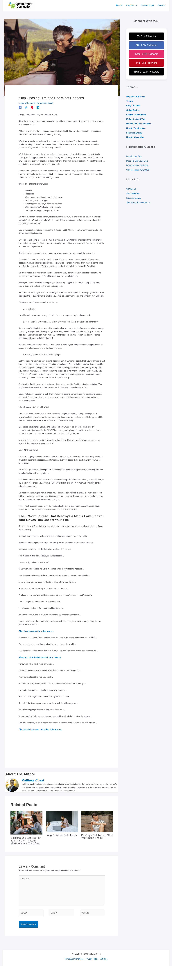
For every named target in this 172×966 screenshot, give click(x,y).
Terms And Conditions (74, 959)
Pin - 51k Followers (146, 63)
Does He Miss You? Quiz (137, 165)
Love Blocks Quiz (134, 156)
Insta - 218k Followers (146, 54)
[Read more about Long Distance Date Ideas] (62, 821)
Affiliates (104, 959)
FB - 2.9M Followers (146, 45)
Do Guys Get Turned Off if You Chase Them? (97, 836)
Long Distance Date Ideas (61, 835)
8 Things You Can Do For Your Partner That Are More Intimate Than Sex (25, 840)
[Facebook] (20, 107)
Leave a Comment (27, 103)
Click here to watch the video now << (36, 631)
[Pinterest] (32, 107)
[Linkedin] (38, 107)
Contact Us (131, 189)
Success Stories (133, 198)
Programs (130, 5)
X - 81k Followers (146, 36)
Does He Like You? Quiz (137, 161)
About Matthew (132, 193)
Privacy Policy (92, 959)
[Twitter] (26, 107)
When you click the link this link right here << (40, 657)
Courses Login (147, 5)
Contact (161, 5)
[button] (135, 5)
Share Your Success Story (138, 202)
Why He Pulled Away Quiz (137, 170)
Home (119, 5)
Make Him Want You (135, 119)
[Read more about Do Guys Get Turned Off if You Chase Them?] (97, 821)
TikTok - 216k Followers (146, 71)
